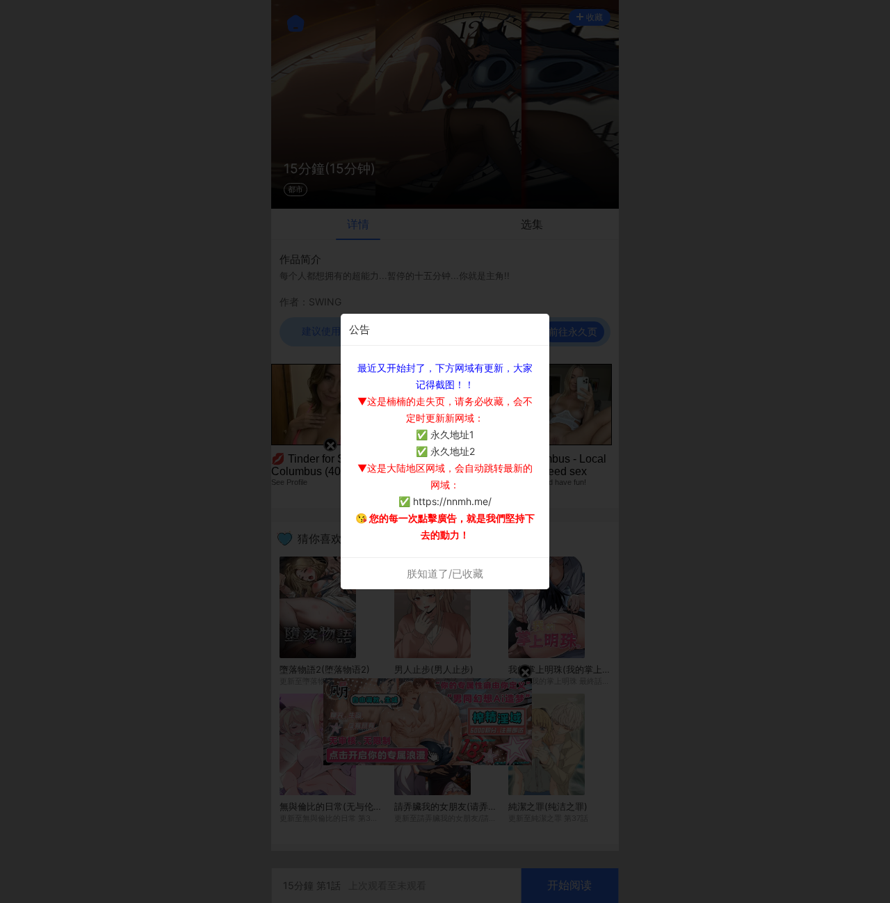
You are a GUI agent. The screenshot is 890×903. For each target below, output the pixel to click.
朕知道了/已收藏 (445, 573)
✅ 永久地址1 (445, 434)
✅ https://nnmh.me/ (445, 501)
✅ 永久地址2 (445, 451)
